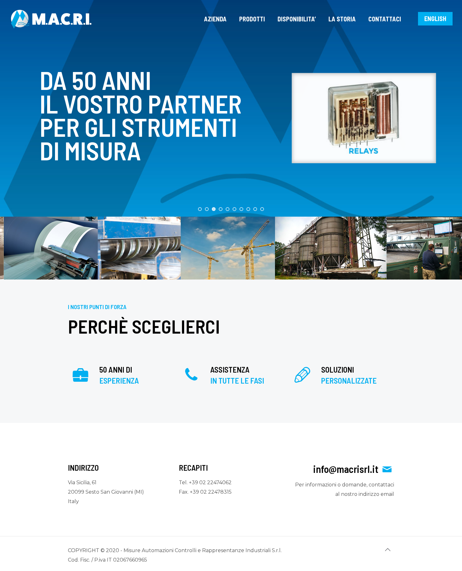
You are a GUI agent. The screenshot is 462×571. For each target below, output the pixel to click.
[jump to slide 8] (248, 209)
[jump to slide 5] (227, 209)
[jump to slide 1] (200, 209)
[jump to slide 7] (241, 209)
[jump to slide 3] (214, 209)
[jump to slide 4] (221, 209)
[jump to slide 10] (262, 209)
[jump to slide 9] (255, 209)
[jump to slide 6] (234, 209)
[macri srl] (51, 19)
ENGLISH (435, 18)
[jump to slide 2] (207, 209)
